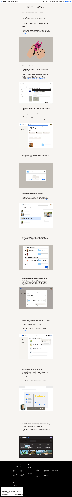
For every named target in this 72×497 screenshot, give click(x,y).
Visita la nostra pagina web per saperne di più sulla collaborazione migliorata (36, 159)
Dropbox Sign (22, 474)
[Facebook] (14, 482)
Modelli (14, 475)
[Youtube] (16, 482)
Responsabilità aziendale (55, 470)
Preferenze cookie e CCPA (39, 471)
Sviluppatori (45, 471)
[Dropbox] (4, 1)
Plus (21, 466)
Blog (44, 466)
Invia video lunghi (30, 468)
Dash (21, 471)
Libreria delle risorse (46, 470)
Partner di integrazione (47, 476)
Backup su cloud (30, 473)
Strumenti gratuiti (15, 476)
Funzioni (14, 470)
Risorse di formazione (38, 476)
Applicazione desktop (15, 466)
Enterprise (21, 470)
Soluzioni (14, 471)
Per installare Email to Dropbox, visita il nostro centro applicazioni (36, 78)
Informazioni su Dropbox (55, 466)
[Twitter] (13, 482)
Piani (21, 476)
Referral (45, 474)
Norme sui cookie (38, 470)
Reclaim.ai (21, 475)
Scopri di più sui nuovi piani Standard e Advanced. (29, 33)
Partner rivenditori (46, 475)
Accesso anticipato (15, 474)
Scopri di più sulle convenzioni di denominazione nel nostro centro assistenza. (33, 330)
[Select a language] (44, 1)
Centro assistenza (38, 466)
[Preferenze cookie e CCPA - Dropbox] (12, 491)
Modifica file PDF (30, 474)
